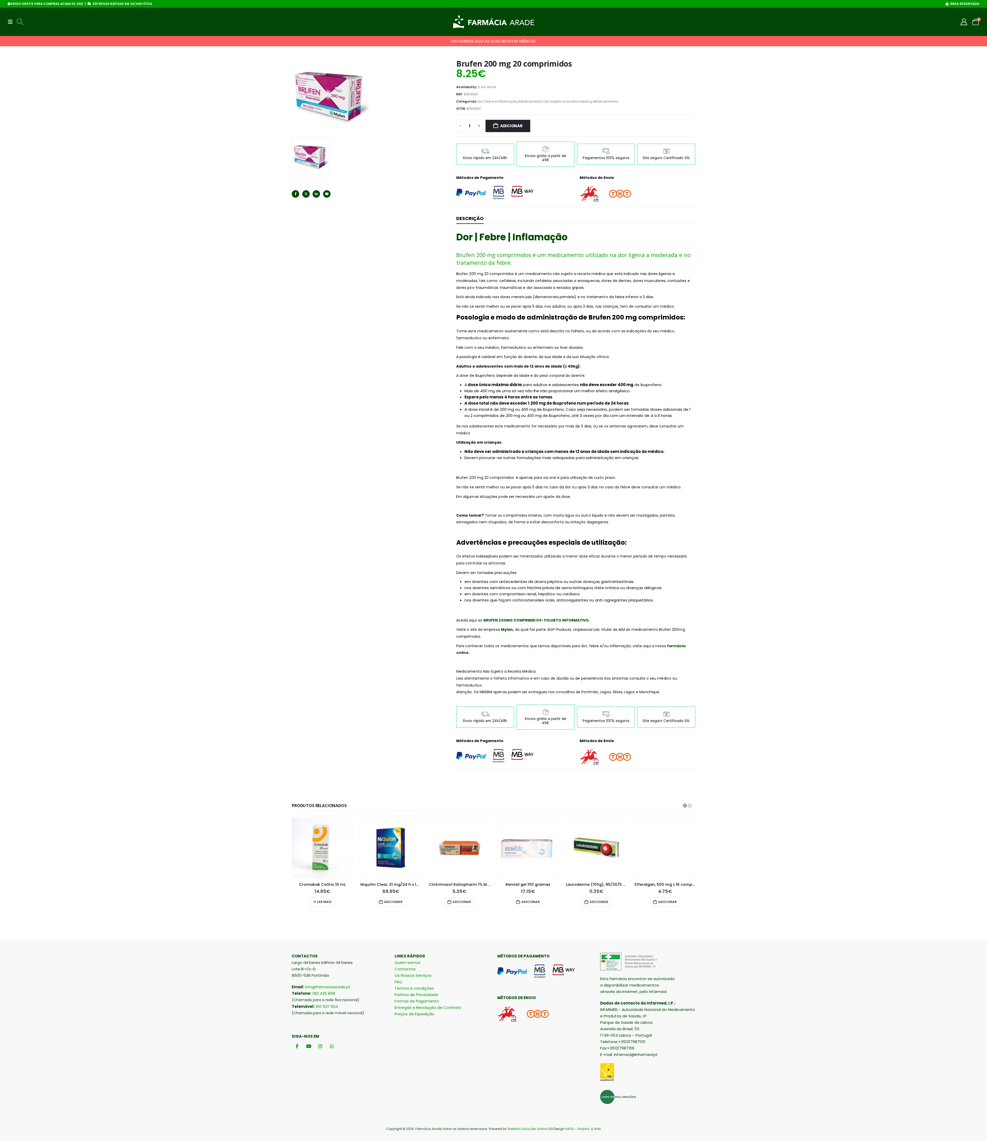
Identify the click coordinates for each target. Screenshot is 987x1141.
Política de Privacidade (416, 994)
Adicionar (511, 126)
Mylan (507, 629)
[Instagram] (320, 1046)
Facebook (295, 194)
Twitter (306, 194)
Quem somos (408, 962)
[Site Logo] (493, 21)
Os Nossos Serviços (413, 975)
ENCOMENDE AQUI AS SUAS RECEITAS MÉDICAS (493, 41)
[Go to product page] (322, 848)
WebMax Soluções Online (527, 1129)
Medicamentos (605, 101)
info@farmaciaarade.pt (327, 987)
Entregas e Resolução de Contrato (428, 1007)
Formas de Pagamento (417, 1001)
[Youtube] (308, 1046)
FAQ (398, 981)
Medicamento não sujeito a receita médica (555, 101)
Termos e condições (414, 988)
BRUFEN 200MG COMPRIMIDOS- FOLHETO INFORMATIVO (536, 620)
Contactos (405, 969)
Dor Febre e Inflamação (497, 101)
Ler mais (324, 902)
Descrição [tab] (470, 218)
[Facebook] (297, 1046)
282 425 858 (323, 993)
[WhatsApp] (331, 1046)
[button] (12, 21)
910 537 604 (327, 1006)
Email (327, 194)
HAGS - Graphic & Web (583, 1129)
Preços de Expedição (414, 1014)
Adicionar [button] (393, 902)
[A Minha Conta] (964, 22)
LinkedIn (316, 194)
